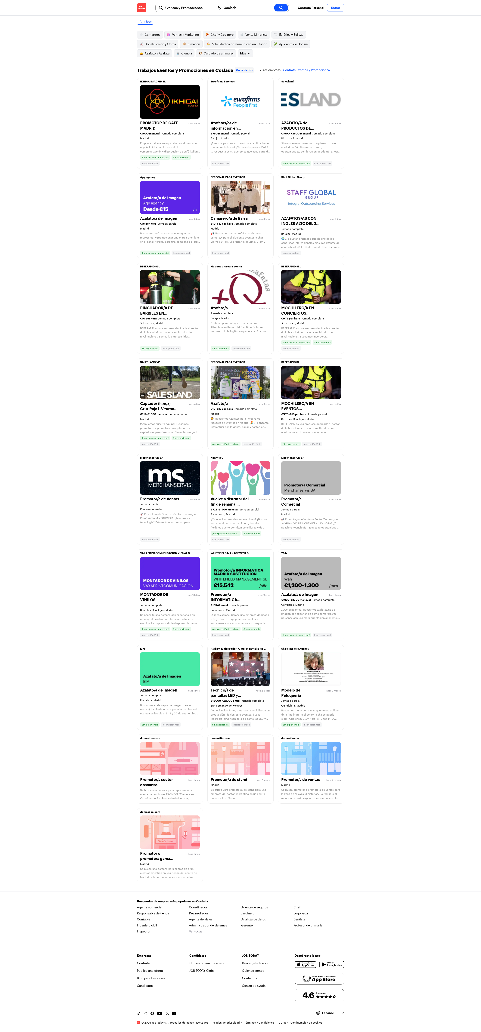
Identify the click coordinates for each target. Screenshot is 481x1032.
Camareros (152, 34)
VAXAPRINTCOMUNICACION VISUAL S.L (166, 553)
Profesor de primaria (307, 925)
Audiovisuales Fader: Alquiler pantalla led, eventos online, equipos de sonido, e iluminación (237, 649)
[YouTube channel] (159, 1013)
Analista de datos (253, 919)
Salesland (287, 81)
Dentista (299, 919)
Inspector (144, 931)
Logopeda (300, 913)
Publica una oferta (150, 970)
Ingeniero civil (147, 925)
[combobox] (189, 7)
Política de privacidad (226, 1022)
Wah (284, 553)
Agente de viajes (201, 919)
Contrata (143, 963)
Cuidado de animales (219, 53)
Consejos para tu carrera (207, 963)
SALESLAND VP (150, 362)
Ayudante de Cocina (293, 44)
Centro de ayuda (254, 985)
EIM (142, 648)
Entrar (335, 7)
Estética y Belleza (291, 34)
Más (243, 53)
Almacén (194, 44)
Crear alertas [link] (244, 70)
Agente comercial (149, 907)
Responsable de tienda (153, 913)
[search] (281, 7)
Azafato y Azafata (157, 53)
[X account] (167, 1013)
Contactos (249, 978)
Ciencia (186, 53)
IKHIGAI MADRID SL (153, 81)
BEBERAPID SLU (150, 266)
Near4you (217, 457)
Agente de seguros (254, 907)
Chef (296, 907)
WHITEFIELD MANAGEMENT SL (230, 553)
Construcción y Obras (160, 44)
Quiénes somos (253, 970)
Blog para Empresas (151, 978)
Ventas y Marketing (185, 34)
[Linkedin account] (174, 1013)
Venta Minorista (256, 34)
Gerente (247, 925)
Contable (143, 919)
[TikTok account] (138, 1013)
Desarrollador (198, 913)
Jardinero (248, 913)
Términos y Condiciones (259, 1022)
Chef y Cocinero (222, 34)
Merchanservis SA (151, 457)
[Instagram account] (145, 1013)
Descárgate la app (255, 963)
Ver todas (195, 931)
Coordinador (198, 907)
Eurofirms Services (223, 81)
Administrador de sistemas (208, 925)
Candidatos (145, 985)
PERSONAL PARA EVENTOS (228, 177)
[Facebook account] (152, 1013)
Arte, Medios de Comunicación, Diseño (239, 44)
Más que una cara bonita (226, 266)
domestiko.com (150, 738)
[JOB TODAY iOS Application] (306, 964)
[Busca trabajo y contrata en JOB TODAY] (141, 7)
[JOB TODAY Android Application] (331, 964)
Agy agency (147, 177)
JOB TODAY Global (202, 970)
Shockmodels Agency (295, 648)
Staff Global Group (293, 177)
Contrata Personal (311, 7)
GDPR (282, 1022)
